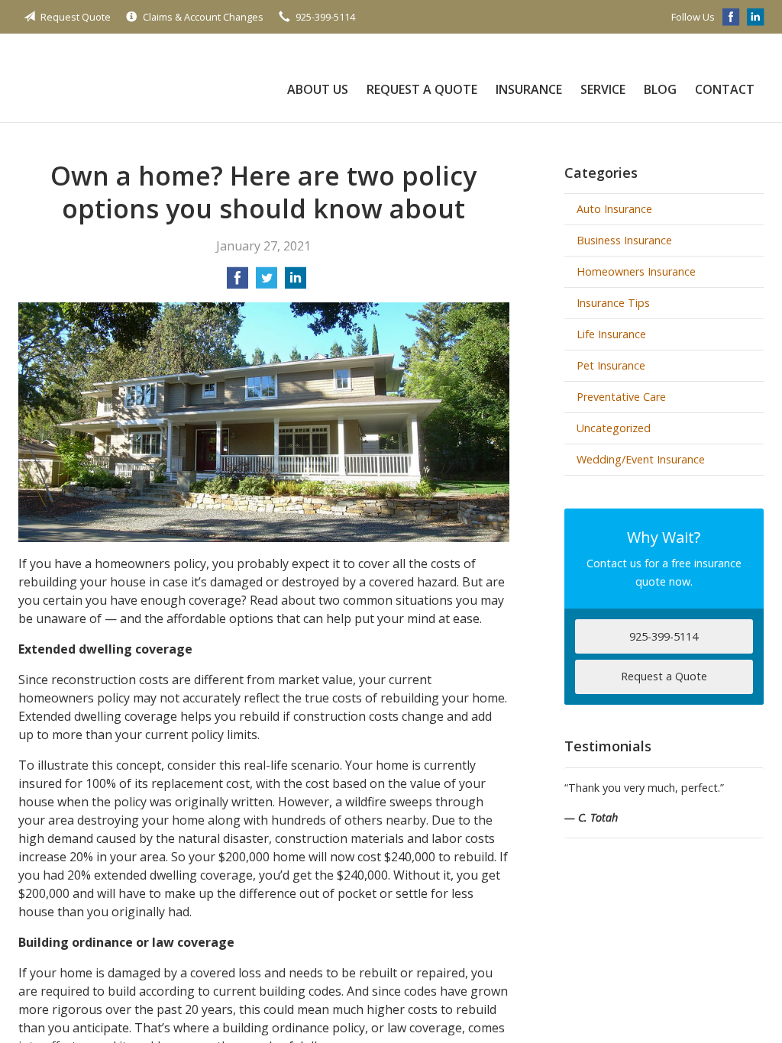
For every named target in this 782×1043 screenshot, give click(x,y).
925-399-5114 (325, 17)
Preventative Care (621, 396)
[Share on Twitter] (266, 282)
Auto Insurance (614, 209)
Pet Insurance (611, 365)
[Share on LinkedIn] (295, 282)
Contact (725, 89)
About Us (317, 89)
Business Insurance (624, 240)
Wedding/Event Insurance (641, 459)
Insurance (529, 89)
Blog (660, 89)
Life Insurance (611, 334)
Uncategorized (614, 428)
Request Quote (75, 17)
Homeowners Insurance (636, 271)
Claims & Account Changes (203, 17)
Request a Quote (422, 89)
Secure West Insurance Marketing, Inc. (127, 78)
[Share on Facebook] (237, 282)
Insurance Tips (613, 302)
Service (602, 89)
